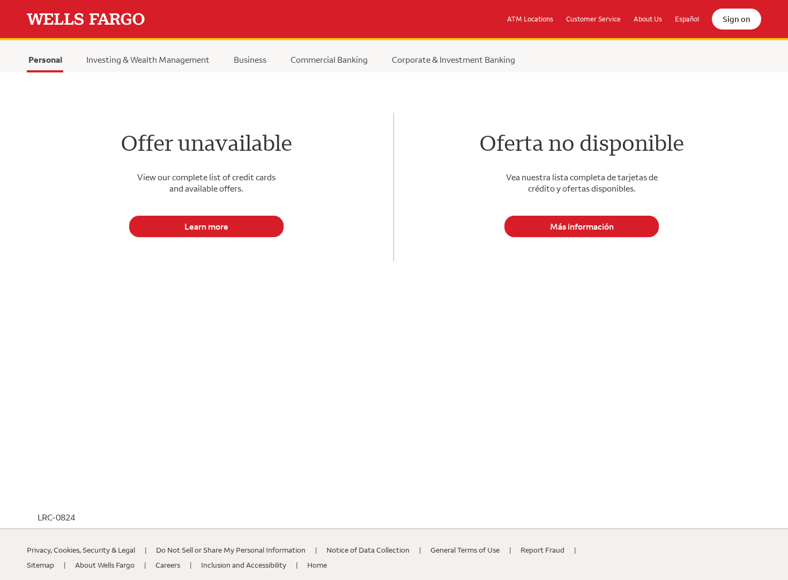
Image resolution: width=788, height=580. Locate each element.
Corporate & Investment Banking (453, 59)
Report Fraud (542, 550)
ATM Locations (530, 18)
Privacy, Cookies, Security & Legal (81, 550)
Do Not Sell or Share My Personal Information (231, 550)
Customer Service (593, 18)
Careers (167, 565)
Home (317, 565)
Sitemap (40, 565)
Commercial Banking (329, 59)
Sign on (736, 19)
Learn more (206, 226)
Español (687, 18)
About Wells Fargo (105, 565)
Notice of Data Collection (368, 550)
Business (250, 59)
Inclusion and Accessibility (243, 565)
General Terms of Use (465, 550)
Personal (45, 62)
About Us (648, 18)
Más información (582, 226)
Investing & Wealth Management (148, 59)
